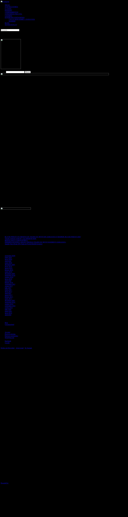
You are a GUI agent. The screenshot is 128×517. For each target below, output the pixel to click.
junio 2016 (8, 311)
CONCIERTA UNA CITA (13, 14)
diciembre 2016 (10, 300)
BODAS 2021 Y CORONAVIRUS (16, 240)
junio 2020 (8, 257)
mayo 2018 (8, 279)
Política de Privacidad (7, 348)
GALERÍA (8, 16)
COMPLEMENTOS (11, 12)
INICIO (7, 5)
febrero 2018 (9, 282)
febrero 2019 (9, 270)
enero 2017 (8, 299)
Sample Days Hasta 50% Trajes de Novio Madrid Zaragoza (23, 244)
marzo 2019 (8, 268)
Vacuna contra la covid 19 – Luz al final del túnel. (20, 238)
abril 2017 (8, 293)
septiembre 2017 (10, 284)
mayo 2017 (8, 291)
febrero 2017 (9, 297)
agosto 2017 (8, 286)
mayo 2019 (8, 266)
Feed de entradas (10, 334)
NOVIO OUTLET (11, 25)
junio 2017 (8, 290)
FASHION (8, 10)
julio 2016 (8, 309)
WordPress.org (9, 338)
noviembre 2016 (10, 302)
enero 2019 (8, 272)
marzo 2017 (8, 295)
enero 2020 (8, 263)
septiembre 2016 (10, 306)
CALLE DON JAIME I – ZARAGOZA (22, 19)
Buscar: (3, 72)
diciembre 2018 (10, 273)
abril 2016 (8, 315)
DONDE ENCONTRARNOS (14, 17)
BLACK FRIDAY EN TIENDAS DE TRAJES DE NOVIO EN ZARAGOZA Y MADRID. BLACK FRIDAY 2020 (42, 237)
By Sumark (28, 348)
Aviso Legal (19, 348)
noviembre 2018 (10, 275)
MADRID (12, 21)
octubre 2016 (9, 304)
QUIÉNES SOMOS (11, 7)
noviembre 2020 (10, 256)
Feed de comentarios (11, 336)
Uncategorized (9, 324)
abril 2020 (8, 261)
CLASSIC (8, 8)
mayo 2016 (8, 313)
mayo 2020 (8, 259)
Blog (6, 323)
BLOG (7, 23)
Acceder (7, 332)
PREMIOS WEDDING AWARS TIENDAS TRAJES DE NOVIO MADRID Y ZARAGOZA (35, 242)
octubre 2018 (9, 277)
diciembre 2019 (10, 265)
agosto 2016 (8, 308)
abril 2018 (8, 281)
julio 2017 (8, 288)
